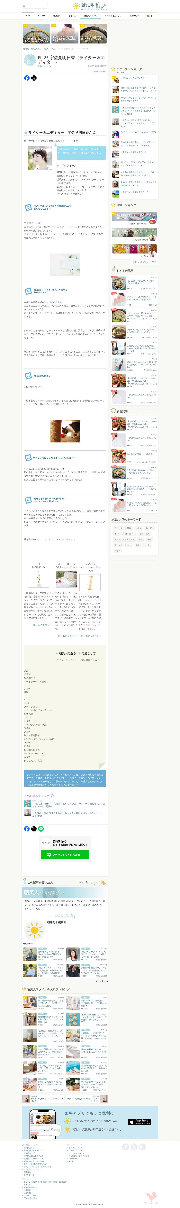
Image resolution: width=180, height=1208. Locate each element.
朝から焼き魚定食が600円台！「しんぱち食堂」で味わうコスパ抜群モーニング (138, 89)
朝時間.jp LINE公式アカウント (35, 1156)
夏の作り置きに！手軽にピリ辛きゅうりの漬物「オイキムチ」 (138, 183)
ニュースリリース (30, 1195)
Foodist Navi (73, 1159)
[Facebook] (27, 80)
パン (129, 545)
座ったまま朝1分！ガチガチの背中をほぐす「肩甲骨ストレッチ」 (138, 163)
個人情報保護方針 (30, 1188)
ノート (147, 545)
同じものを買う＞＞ (43, 625)
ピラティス (144, 534)
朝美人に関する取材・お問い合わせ (37, 1167)
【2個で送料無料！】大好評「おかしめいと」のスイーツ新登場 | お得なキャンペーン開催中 (138, 110)
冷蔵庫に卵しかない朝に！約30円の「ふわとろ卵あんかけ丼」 (139, 99)
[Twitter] (34, 80)
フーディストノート (76, 1151)
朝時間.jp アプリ (30, 1153)
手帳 (137, 545)
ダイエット (130, 534)
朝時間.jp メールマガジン (33, 1151)
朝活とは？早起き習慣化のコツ (36, 1164)
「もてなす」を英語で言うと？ (134, 192)
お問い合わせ (29, 1175)
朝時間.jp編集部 (100, 71)
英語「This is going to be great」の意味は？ (138, 133)
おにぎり (150, 528)
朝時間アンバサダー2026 (33, 1159)
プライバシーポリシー (32, 1169)
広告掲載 (27, 1193)
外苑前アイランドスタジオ (79, 1156)
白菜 (141, 539)
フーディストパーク (76, 1153)
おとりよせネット (75, 1148)
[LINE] (41, 831)
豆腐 (149, 539)
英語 (129, 528)
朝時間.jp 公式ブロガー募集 (34, 1161)
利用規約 (27, 1172)
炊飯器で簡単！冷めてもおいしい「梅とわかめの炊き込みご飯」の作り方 (135, 174)
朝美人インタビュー (45, 66)
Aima (71, 1161)
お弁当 (138, 528)
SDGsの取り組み (30, 1198)
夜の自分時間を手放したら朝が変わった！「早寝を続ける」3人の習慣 (137, 143)
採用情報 (27, 1190)
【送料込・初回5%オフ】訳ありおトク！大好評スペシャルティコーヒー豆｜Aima (138, 123)
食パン (118, 534)
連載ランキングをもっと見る (144, 262)
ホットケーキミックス (124, 539)
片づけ (118, 551)
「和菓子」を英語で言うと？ (133, 78)
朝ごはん (118, 528)
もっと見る (101, 981)
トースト (118, 545)
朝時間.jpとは (29, 1148)
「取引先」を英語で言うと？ (133, 152)
